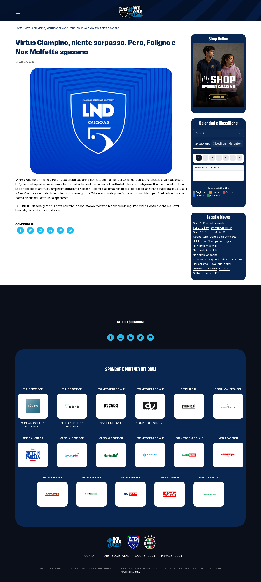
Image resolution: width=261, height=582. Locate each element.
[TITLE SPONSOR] (33, 406)
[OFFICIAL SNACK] (33, 455)
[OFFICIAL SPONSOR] (72, 455)
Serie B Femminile (221, 227)
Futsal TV (224, 268)
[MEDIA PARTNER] (228, 455)
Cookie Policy (145, 556)
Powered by (127, 571)
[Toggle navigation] (17, 12)
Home (18, 28)
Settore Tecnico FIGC (206, 273)
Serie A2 (198, 232)
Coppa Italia (200, 237)
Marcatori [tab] (235, 144)
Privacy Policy (171, 556)
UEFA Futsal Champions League (212, 241)
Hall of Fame (200, 264)
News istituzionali (221, 264)
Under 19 (220, 232)
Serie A (197, 223)
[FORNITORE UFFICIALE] (111, 406)
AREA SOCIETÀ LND (116, 556)
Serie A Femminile (214, 223)
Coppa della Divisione (223, 237)
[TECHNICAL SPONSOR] (228, 406)
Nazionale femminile (205, 250)
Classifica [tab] (219, 144)
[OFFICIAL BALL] (189, 406)
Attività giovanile (231, 259)
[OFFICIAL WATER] (169, 494)
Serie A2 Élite (201, 227)
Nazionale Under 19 (205, 255)
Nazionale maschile (205, 246)
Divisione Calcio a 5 (205, 268)
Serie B (209, 232)
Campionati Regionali (206, 259)
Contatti (91, 556)
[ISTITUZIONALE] (208, 494)
